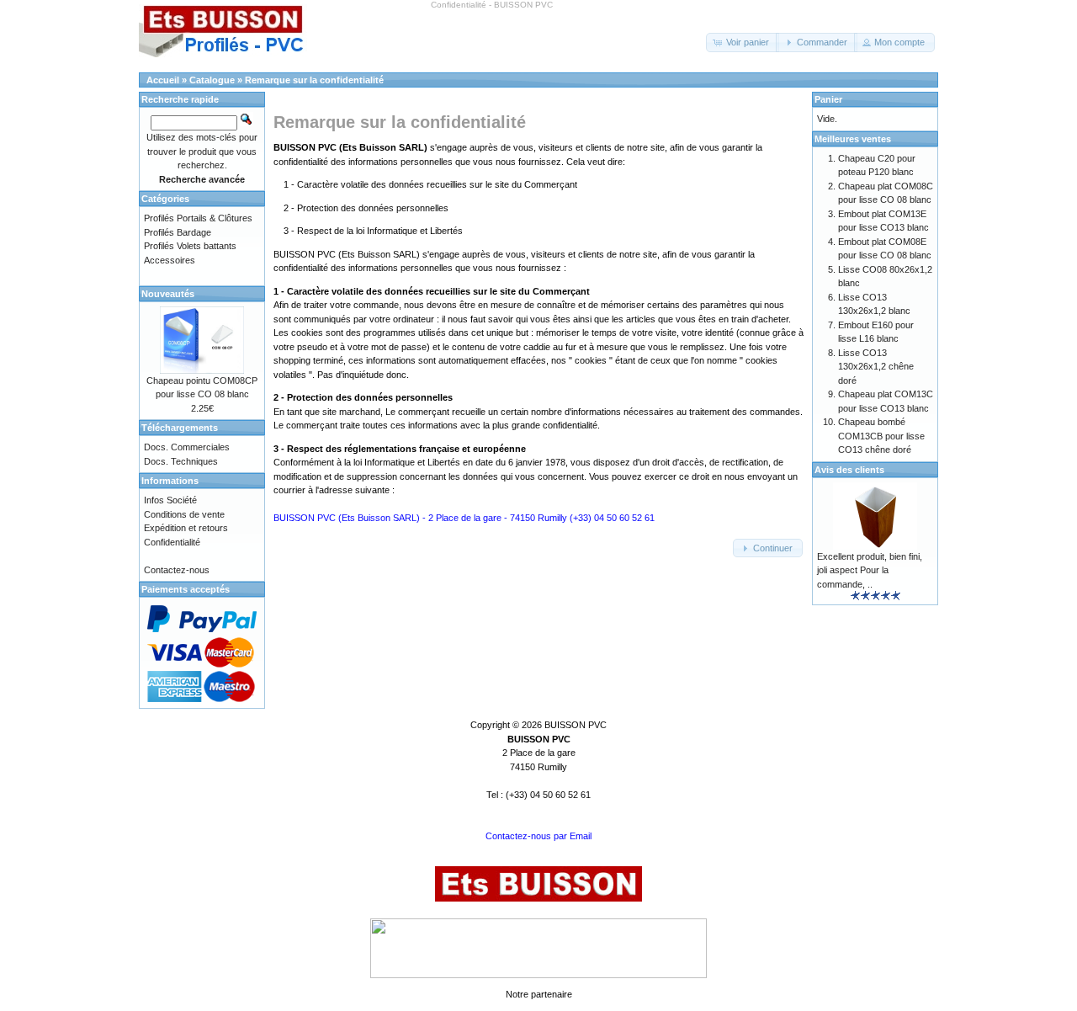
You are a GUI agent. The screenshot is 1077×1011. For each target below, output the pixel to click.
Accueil (162, 80)
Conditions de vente (184, 514)
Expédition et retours (186, 528)
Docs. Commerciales (187, 447)
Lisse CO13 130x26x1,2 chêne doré (876, 367)
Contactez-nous (177, 570)
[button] (742, 42)
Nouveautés (167, 294)
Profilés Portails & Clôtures (198, 218)
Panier (828, 99)
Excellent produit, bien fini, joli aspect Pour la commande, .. (869, 570)
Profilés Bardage (177, 232)
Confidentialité (172, 542)
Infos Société (170, 500)
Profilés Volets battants (190, 246)
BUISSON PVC (575, 725)
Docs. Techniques (181, 461)
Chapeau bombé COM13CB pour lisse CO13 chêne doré (881, 436)
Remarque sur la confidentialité (314, 80)
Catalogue (212, 80)
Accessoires (169, 260)
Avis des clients (849, 470)
